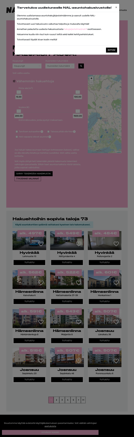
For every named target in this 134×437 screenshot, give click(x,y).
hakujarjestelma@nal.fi (75, 29)
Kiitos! (111, 50)
